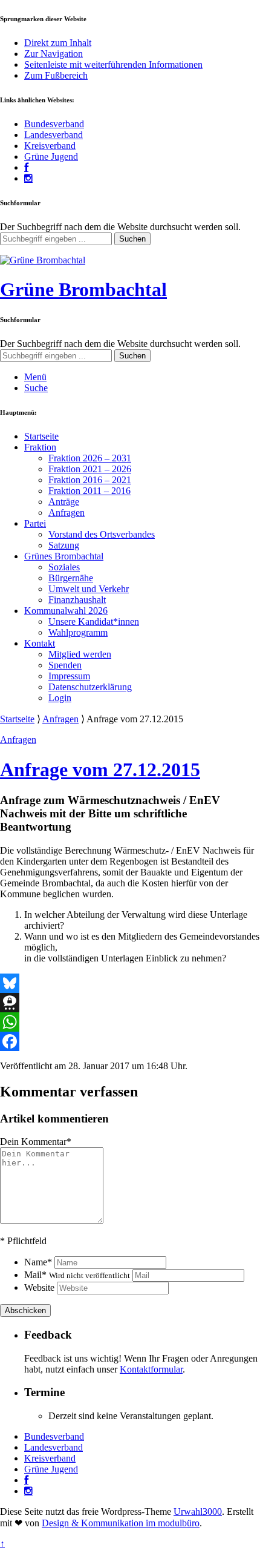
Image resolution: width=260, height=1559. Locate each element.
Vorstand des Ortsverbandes (101, 534)
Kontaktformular (151, 1369)
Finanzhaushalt (77, 600)
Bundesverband (54, 124)
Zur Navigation (53, 53)
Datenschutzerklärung (90, 687)
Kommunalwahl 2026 (66, 610)
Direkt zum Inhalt (57, 43)
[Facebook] (26, 167)
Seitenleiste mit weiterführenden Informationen (113, 64)
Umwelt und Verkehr (88, 589)
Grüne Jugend (51, 156)
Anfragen (66, 512)
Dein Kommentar (35, 1141)
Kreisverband (50, 145)
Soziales (64, 567)
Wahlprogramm (78, 632)
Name (38, 1262)
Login (59, 698)
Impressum (69, 676)
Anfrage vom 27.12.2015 (100, 769)
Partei (35, 523)
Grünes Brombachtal (63, 556)
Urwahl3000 (198, 1511)
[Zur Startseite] (42, 260)
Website (39, 1287)
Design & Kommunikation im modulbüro (121, 1523)
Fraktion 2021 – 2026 (89, 469)
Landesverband (53, 135)
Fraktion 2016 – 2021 (89, 480)
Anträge (63, 501)
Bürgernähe (70, 578)
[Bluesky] (130, 983)
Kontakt (39, 643)
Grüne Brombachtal (83, 289)
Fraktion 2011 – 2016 (89, 491)
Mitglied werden (79, 654)
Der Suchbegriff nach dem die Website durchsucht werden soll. (120, 227)
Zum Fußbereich (56, 75)
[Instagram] (28, 178)
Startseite (41, 436)
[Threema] (130, 1002)
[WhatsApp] (130, 1022)
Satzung (63, 545)
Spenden (65, 665)
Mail (77, 1275)
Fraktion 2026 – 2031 (89, 458)
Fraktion (40, 447)
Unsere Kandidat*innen (93, 621)
